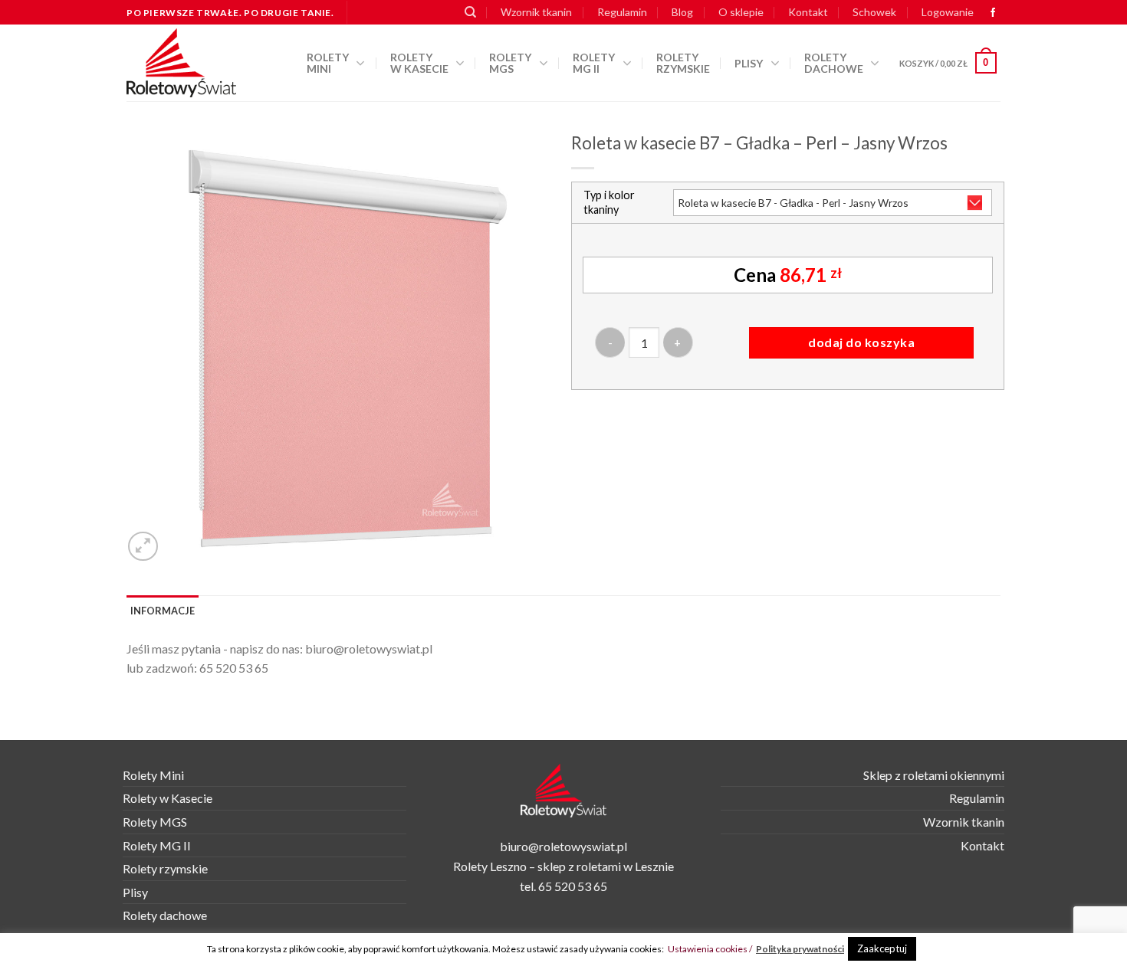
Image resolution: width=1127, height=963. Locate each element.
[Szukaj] (470, 12)
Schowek (874, 11)
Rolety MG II (594, 63)
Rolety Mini (328, 63)
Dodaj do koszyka (861, 342)
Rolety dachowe (833, 63)
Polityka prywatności (800, 949)
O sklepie (741, 11)
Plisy (748, 63)
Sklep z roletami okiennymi (933, 775)
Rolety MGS (510, 63)
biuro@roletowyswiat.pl (368, 648)
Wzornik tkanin (536, 11)
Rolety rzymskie (683, 63)
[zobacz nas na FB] (992, 13)
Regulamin (622, 11)
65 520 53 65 (233, 667)
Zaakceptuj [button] (882, 948)
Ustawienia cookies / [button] (710, 949)
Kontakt (808, 11)
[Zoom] (143, 547)
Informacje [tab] (162, 610)
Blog (682, 11)
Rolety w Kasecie (167, 798)
